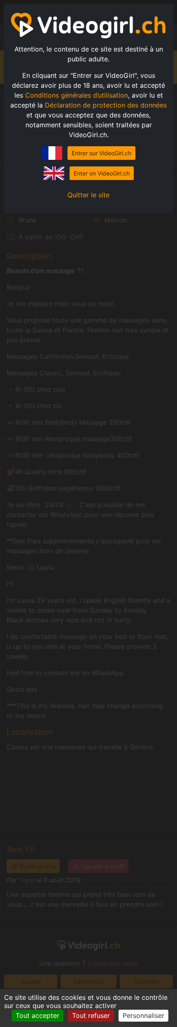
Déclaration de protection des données (106, 105)
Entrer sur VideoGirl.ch (101, 153)
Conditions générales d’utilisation (76, 95)
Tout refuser (91, 1015)
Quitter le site (88, 195)
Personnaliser (143, 1015)
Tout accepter (37, 1015)
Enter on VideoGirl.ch (102, 173)
